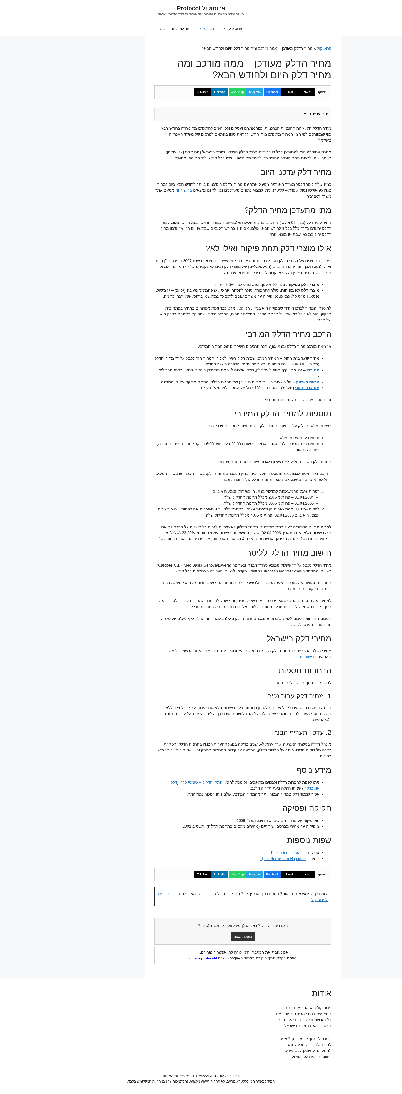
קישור (307, 92)
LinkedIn (219, 92)
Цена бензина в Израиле (283, 859)
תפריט (209, 28)
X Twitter (202, 92)
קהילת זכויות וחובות (174, 28)
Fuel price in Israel (287, 853)
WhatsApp (237, 92)
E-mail (289, 92)
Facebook (272, 92)
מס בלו (313, 370)
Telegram (255, 92)
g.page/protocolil (203, 958)
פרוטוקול (235, 28)
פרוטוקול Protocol (201, 8)
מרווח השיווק (307, 382)
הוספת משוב (243, 937)
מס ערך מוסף (307, 388)
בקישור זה (183, 190)
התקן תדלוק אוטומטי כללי (201, 782)
